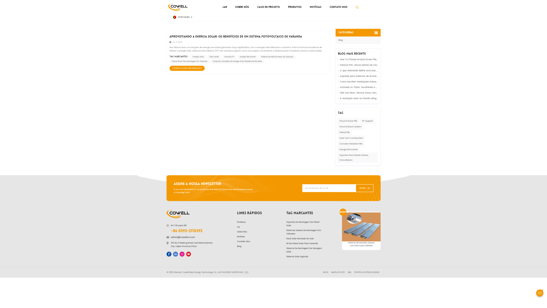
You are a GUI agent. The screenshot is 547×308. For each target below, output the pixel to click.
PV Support (367, 121)
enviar (363, 188)
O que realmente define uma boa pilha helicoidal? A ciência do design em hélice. (359, 70)
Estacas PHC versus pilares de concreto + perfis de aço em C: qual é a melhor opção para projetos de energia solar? (359, 65)
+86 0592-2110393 (186, 231)
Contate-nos (338, 7)
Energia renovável (348, 149)
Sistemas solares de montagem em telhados (303, 232)
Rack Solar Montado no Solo (300, 238)
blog (340, 40)
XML (349, 272)
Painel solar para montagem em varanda (189, 61)
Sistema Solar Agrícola (297, 256)
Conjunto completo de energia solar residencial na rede (237, 61)
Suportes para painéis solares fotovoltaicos (353, 158)
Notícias (315, 7)
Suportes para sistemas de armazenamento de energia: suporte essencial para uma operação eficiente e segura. (359, 76)
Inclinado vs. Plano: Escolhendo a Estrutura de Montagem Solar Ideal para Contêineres (359, 87)
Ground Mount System (350, 126)
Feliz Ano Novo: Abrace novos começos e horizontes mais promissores (359, 93)
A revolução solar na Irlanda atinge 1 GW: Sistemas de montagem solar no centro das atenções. (359, 98)
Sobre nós (242, 7)
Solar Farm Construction (351, 138)
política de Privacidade (366, 272)
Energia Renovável (248, 56)
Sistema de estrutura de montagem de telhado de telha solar (361, 244)
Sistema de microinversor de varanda (277, 56)
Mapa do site (338, 272)
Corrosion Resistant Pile (350, 143)
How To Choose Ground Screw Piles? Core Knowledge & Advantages (359, 59)
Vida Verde (214, 56)
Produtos (241, 222)
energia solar (198, 56)
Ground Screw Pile (348, 121)
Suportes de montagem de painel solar (302, 223)
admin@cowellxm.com (183, 237)
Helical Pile (344, 132)
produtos (295, 7)
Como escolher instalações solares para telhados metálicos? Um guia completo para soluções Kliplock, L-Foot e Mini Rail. (359, 82)
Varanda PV (229, 56)
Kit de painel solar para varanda (302, 243)
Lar (225, 7)
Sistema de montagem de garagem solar (304, 250)
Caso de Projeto (268, 7)
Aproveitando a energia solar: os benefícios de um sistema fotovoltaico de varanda (236, 36)
